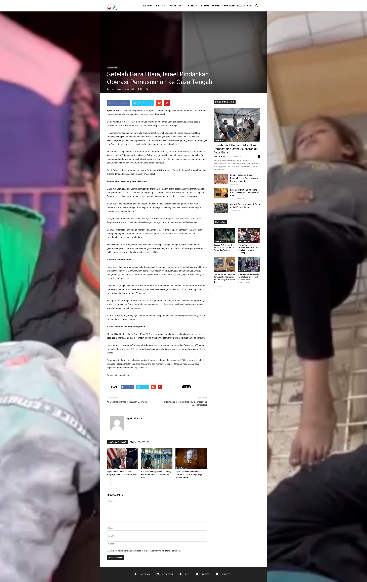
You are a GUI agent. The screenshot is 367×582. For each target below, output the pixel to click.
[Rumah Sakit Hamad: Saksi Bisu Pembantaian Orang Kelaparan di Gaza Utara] (237, 125)
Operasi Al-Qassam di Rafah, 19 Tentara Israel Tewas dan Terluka (224, 247)
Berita (191, 5)
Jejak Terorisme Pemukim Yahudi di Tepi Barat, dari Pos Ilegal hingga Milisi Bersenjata (190, 474)
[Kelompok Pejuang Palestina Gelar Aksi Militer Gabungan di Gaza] (221, 193)
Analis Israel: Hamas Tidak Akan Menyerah (127, 402)
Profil (159, 5)
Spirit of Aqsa (115, 89)
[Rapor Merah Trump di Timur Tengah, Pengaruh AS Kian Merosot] (122, 458)
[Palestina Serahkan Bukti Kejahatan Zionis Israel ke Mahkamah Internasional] (249, 264)
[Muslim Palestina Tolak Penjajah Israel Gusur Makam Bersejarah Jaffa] (221, 179)
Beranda (147, 5)
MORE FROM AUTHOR (140, 442)
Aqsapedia (175, 5)
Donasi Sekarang (210, 5)
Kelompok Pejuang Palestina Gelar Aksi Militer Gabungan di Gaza (244, 193)
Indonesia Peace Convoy (237, 5)
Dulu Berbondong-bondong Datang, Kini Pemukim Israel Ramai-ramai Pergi (156, 474)
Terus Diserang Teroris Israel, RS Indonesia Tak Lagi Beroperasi (185, 403)
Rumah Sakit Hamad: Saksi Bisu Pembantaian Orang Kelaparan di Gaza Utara (235, 149)
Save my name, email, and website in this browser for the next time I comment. (145, 551)
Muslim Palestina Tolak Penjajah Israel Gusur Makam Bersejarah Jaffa (244, 178)
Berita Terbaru (112, 68)
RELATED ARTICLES (118, 442)
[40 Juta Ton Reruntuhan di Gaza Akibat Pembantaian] (221, 208)
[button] (256, 3)
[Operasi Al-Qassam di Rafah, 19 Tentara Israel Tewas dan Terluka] (224, 235)
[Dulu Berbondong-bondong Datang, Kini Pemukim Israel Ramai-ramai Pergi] (156, 458)
